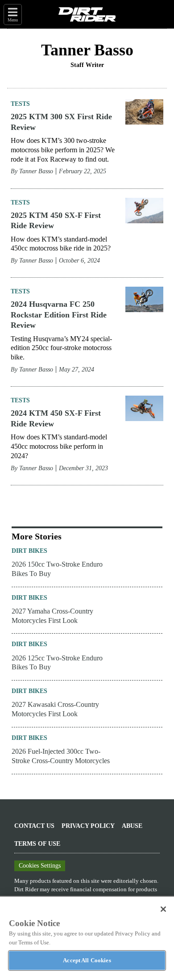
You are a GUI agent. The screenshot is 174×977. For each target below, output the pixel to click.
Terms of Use (37, 843)
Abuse (132, 826)
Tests (20, 103)
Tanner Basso (36, 171)
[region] (87, 936)
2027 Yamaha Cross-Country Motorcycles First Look (52, 615)
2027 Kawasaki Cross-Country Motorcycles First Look (55, 709)
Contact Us (34, 826)
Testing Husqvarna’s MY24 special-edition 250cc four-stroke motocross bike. (61, 348)
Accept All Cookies (87, 960)
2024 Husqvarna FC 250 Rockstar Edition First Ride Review (59, 315)
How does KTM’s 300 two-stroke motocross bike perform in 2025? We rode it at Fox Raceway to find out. (63, 150)
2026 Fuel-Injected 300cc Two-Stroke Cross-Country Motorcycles (61, 755)
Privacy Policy (88, 826)
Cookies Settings (40, 865)
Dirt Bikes (29, 550)
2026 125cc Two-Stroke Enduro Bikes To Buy (57, 662)
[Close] (163, 909)
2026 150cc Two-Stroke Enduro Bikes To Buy (57, 568)
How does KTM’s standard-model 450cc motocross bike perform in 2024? (59, 446)
